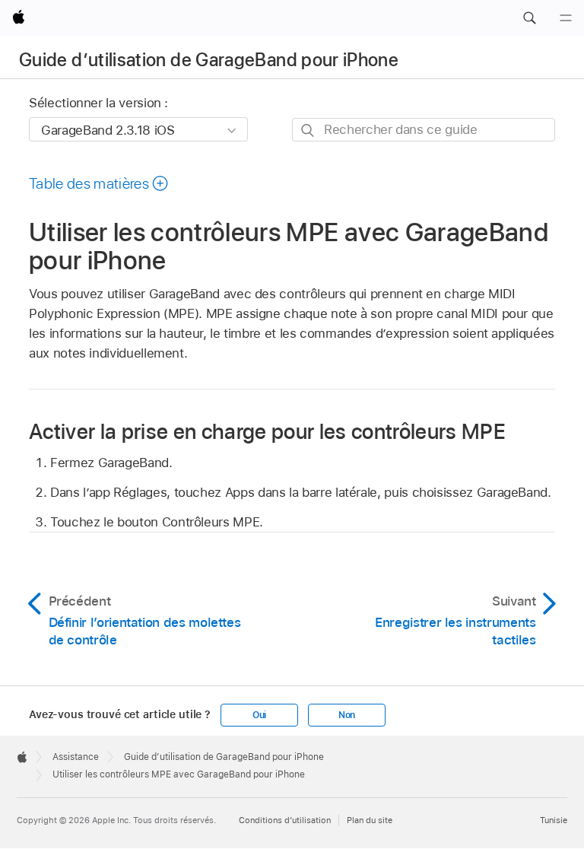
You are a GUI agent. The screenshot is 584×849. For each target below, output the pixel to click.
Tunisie (553, 820)
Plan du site (369, 820)
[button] (529, 18)
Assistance (75, 757)
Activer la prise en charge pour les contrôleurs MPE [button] (267, 430)
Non (346, 715)
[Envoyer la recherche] (308, 130)
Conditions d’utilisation (285, 820)
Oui (259, 715)
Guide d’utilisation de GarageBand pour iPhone (208, 60)
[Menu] (566, 18)
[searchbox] (423, 130)
